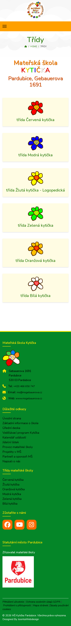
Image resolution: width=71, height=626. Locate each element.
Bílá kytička (9, 504)
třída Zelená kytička (35, 225)
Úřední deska (11, 428)
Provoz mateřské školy (17, 447)
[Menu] (4, 26)
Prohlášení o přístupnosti (17, 605)
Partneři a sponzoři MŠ (17, 457)
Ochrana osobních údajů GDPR (43, 601)
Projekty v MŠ (11, 452)
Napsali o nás (11, 461)
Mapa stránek (40, 605)
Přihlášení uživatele (13, 601)
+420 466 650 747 (24, 386)
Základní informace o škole (20, 423)
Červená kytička (12, 480)
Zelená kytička (11, 499)
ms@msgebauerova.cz (29, 392)
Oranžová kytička (13, 489)
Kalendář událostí (14, 437)
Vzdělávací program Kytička (20, 433)
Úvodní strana (11, 418)
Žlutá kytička (10, 484)
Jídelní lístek (10, 442)
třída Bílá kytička (35, 295)
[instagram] (31, 525)
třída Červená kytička (35, 119)
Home (33, 46)
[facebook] (7, 525)
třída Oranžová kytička (35, 260)
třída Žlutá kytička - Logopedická (35, 190)
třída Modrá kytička (35, 155)
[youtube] (19, 525)
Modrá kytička (11, 494)
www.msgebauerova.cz (29, 398)
